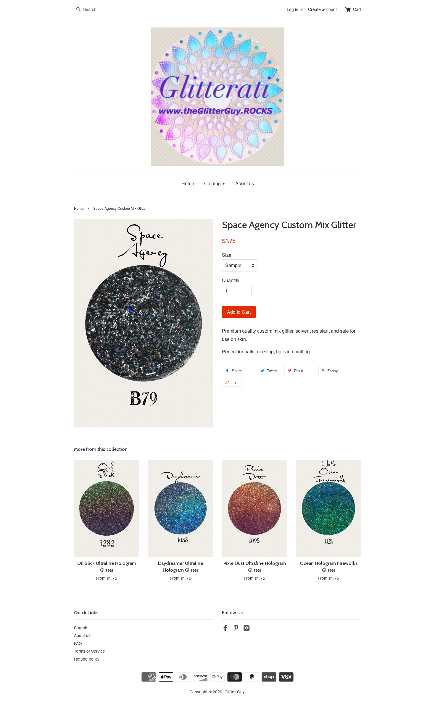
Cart (357, 9)
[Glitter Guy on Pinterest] (236, 629)
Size (226, 254)
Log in (292, 9)
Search (80, 627)
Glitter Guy (234, 692)
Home (187, 183)
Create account (322, 9)
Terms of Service (89, 651)
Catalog (213, 183)
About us (244, 183)
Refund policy (86, 659)
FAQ (78, 643)
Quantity (230, 280)
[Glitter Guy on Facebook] (225, 629)
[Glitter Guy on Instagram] (246, 629)
